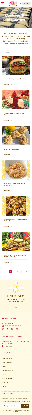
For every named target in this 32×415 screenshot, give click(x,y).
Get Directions (8, 346)
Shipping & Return (7, 358)
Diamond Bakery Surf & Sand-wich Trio (15, 79)
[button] (3, 3)
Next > (27, 271)
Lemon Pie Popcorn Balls (11, 149)
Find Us (4, 374)
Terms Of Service (7, 378)
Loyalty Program (7, 362)
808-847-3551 (9, 323)
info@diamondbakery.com (13, 325)
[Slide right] (20, 308)
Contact (4, 386)
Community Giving (7, 370)
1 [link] (10, 271)
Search (3, 52)
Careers (4, 366)
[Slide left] (12, 308)
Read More (7, 84)
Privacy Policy (6, 382)
